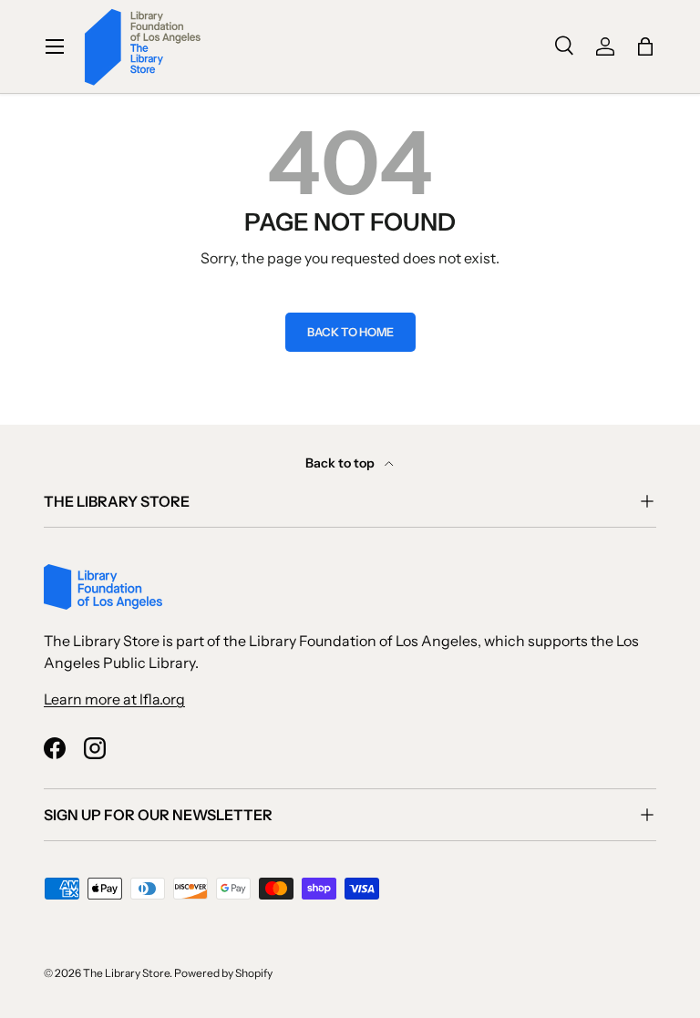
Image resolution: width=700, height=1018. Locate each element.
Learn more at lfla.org (114, 699)
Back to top (341, 463)
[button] (645, 46)
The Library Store (126, 973)
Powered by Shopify (223, 973)
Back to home (350, 332)
